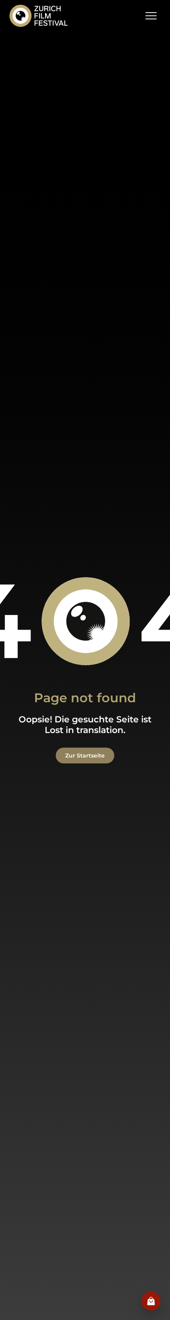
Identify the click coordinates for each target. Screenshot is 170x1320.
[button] (151, 15)
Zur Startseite (85, 755)
